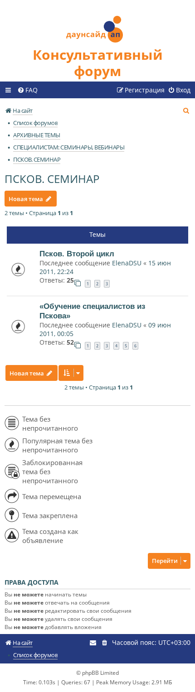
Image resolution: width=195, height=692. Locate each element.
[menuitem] (27, 90)
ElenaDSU (126, 263)
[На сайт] (97, 23)
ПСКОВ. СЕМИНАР (52, 178)
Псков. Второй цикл (76, 253)
